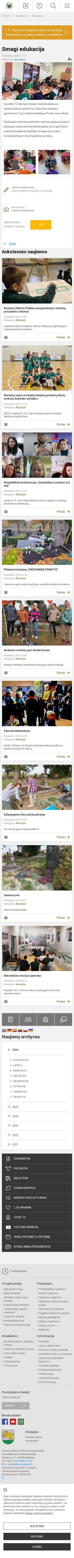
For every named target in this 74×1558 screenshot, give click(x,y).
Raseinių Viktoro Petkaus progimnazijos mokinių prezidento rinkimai (35, 310)
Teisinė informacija (49, 1378)
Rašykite (9, 1405)
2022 (15, 1135)
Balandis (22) (21, 1081)
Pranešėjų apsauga (49, 1365)
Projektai (21, 1168)
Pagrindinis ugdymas (50, 1297)
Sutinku (37, 1546)
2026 (15, 1049)
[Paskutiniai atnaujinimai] (39, 6)
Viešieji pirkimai (12, 1361)
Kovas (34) (19, 1086)
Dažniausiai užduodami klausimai (51, 1360)
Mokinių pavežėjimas (50, 1317)
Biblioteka (21, 1178)
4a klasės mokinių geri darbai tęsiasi (27, 650)
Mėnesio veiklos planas (30, 1197)
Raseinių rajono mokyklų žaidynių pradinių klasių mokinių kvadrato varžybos (34, 397)
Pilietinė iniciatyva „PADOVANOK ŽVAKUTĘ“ (31, 569)
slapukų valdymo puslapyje (39, 1513)
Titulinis (6, 15)
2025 (15, 1106)
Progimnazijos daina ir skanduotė (15, 1311)
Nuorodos (44, 1341)
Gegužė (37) (20, 1076)
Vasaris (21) (20, 1091)
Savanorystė (12, 895)
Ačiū (38, 225)
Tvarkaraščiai (17, 1271)
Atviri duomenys (47, 1382)
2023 (15, 1125)
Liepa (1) (17, 1065)
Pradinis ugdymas (48, 1293)
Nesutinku (37, 1536)
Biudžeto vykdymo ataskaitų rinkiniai (18, 1343)
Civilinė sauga (46, 1374)
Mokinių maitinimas (49, 1321)
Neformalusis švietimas (51, 1309)
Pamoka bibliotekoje (17, 730)
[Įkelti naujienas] (25, 6)
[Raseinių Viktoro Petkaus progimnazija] (9, 5)
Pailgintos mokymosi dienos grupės (54, 1303)
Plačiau (61, 337)
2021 (15, 1144)
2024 (15, 1116)
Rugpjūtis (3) (20, 1060)
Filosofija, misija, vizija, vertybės (16, 1299)
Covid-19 (19, 1217)
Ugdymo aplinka (12, 1293)
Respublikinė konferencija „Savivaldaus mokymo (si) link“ (37, 484)
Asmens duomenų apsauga (53, 1350)
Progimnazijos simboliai (16, 1305)
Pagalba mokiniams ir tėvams (54, 1313)
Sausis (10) (19, 1097)
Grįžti (12, 244)
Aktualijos (37, 15)
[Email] (21, 1422)
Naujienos (21, 15)
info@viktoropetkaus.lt (20, 1464)
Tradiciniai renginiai (14, 1316)
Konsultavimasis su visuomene (55, 1354)
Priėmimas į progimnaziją (17, 1325)
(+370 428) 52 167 (22, 1460)
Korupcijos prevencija (50, 1369)
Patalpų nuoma (47, 1325)
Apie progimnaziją (13, 1289)
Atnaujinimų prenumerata (32, 1246)
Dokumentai (22, 1158)
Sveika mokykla (24, 1187)
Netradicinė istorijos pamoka (22, 975)
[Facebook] (5, 1422)
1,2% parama (22, 1207)
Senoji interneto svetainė (32, 1236)
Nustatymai (37, 1526)
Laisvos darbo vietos (50, 1345)
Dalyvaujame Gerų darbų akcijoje (24, 814)
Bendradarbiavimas (14, 1320)
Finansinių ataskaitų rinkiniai (19, 1349)
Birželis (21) (20, 1070)
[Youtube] (13, 1422)
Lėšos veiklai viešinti (14, 1353)
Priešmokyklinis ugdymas (52, 1289)
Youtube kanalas (26, 1227)
